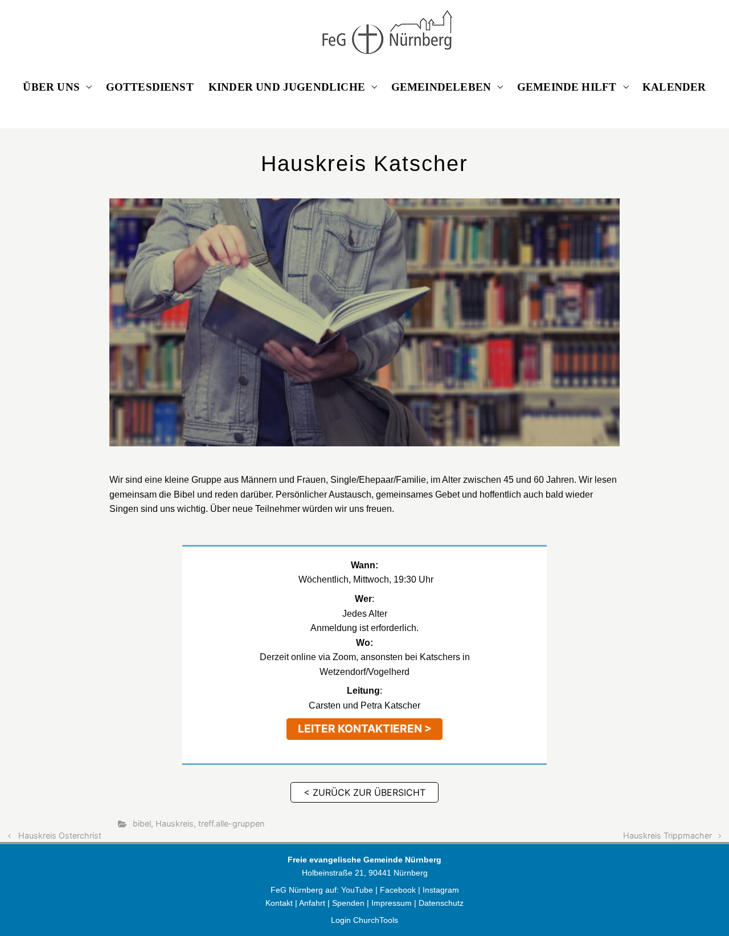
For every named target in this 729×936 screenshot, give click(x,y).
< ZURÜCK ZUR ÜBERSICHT (364, 792)
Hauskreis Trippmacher (667, 835)
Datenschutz (441, 902)
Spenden (348, 902)
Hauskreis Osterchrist (59, 835)
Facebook (399, 889)
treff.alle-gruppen (231, 823)
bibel (142, 823)
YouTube (357, 889)
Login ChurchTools (364, 920)
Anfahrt (312, 902)
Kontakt (279, 902)
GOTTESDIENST (150, 87)
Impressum (391, 902)
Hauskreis (174, 823)
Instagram (441, 889)
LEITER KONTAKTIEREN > (365, 728)
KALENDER (674, 87)
